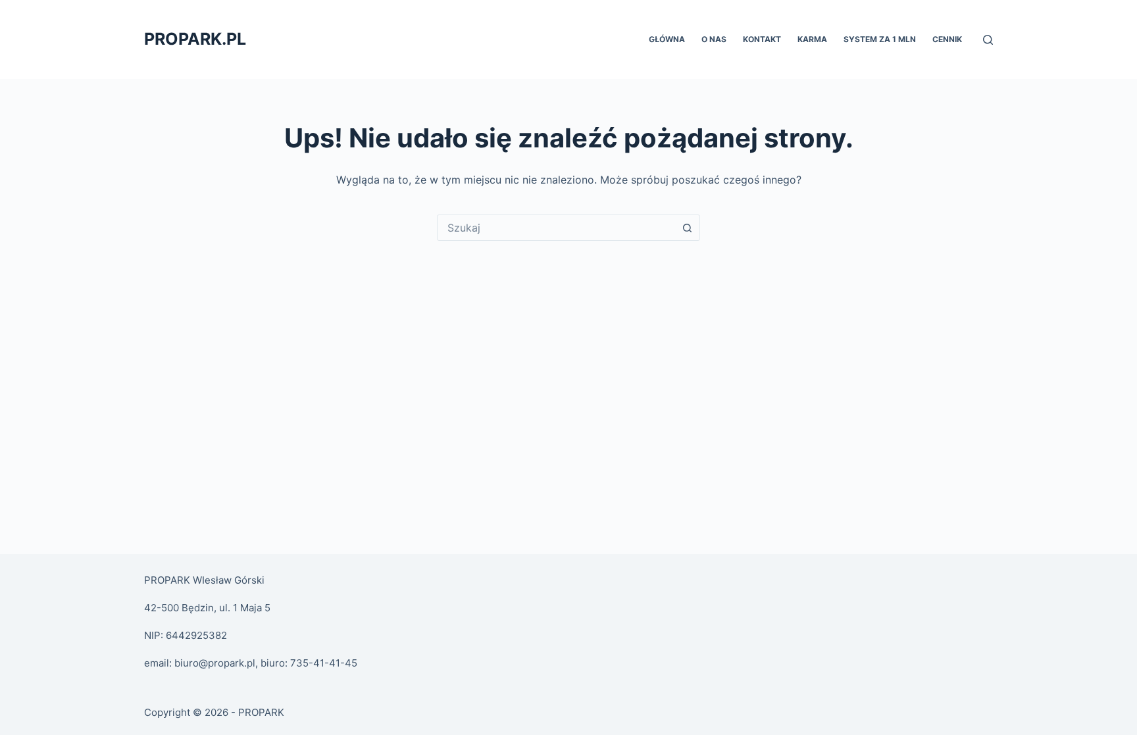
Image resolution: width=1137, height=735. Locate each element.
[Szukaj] (988, 40)
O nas (713, 39)
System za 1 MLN (880, 39)
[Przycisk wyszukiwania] (686, 227)
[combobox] (556, 228)
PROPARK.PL (195, 39)
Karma (812, 39)
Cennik (947, 39)
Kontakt (762, 39)
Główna (667, 39)
